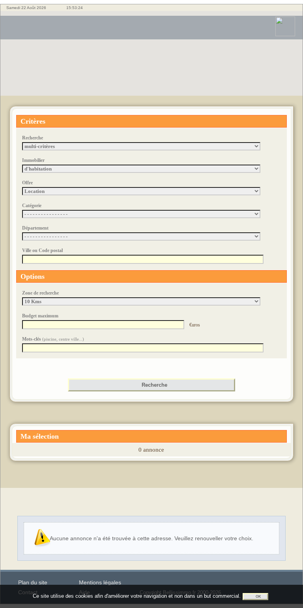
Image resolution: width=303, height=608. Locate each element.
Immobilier (33, 160)
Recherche (32, 138)
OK (258, 597)
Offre (27, 182)
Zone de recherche (40, 293)
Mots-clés (53, 339)
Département (35, 228)
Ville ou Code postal (42, 250)
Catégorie (31, 205)
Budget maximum (40, 316)
